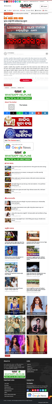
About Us (25, 1)
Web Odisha (46, 402)
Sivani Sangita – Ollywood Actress (15, 333)
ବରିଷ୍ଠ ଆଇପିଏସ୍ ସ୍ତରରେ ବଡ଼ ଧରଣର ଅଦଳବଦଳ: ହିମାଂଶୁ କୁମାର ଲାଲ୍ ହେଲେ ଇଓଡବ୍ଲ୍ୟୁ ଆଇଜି (29, 167)
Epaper (45, 6)
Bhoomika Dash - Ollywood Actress (37, 333)
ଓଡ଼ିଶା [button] (9, 11)
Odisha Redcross (7, 387)
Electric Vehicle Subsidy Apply (10, 394)
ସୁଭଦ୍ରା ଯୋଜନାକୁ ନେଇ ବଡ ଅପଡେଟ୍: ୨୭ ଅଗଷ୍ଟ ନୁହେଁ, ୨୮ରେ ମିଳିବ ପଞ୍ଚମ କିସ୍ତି (27, 172)
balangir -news (21, 87)
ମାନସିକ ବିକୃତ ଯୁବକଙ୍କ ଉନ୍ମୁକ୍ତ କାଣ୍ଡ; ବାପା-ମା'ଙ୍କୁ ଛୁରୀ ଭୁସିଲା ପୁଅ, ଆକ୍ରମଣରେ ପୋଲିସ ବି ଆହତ (14, 242)
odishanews (13, 87)
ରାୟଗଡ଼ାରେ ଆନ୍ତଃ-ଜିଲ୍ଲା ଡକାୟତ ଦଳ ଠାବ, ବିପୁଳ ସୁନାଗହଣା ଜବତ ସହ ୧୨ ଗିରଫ (37, 242)
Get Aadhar (6, 385)
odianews (7, 87)
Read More (26, 80)
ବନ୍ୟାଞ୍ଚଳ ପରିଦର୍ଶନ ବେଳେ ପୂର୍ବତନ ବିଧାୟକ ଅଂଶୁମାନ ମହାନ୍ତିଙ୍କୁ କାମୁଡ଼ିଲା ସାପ (14, 289)
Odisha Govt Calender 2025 (32, 369)
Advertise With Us (34, 1)
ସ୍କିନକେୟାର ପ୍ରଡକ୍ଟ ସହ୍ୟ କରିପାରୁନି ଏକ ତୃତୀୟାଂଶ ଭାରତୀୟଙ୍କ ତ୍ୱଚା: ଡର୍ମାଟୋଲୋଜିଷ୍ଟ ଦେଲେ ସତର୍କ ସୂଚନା (28, 202)
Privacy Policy (29, 368)
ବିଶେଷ (23, 11)
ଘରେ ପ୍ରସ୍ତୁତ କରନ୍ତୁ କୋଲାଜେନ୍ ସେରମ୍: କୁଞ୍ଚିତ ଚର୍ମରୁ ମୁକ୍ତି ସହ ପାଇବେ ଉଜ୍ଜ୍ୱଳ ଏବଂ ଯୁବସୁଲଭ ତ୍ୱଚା (28, 208)
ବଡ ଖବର (17, 11)
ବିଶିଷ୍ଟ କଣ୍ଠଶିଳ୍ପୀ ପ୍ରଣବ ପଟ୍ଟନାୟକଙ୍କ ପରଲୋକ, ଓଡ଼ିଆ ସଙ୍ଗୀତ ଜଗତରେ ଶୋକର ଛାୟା (28, 178)
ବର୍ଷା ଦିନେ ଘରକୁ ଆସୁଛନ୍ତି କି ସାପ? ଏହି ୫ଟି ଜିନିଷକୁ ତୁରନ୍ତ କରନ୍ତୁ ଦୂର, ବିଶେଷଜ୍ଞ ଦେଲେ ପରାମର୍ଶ (28, 219)
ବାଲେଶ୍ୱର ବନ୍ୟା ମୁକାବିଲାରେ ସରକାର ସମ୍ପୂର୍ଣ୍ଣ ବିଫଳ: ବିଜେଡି (14, 274)
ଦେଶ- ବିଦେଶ (31, 11)
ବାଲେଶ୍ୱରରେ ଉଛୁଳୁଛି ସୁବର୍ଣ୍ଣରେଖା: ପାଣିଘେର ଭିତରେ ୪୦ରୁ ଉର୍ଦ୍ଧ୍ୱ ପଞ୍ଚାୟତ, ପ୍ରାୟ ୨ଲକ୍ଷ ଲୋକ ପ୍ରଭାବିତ (36, 258)
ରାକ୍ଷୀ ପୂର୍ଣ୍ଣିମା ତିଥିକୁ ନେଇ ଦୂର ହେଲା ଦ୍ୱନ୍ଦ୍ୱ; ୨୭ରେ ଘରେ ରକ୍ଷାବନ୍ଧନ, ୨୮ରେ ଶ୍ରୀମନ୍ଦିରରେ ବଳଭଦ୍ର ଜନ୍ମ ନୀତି (28, 184)
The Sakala (23, 105)
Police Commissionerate (8, 388)
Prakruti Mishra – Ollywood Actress (37, 313)
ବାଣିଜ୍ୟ (45, 11)
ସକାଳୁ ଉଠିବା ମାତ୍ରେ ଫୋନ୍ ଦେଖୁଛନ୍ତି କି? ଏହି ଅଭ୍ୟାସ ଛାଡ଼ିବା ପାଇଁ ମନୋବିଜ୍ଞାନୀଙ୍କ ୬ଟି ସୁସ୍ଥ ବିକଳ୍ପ (29, 213)
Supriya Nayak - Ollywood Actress (15, 352)
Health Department (8, 390)
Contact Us (42, 1)
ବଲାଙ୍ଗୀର (11, 16)
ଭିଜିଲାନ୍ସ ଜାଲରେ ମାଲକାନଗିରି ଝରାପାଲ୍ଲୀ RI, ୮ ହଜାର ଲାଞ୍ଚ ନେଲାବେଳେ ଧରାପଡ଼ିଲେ (14, 257)
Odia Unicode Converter (8, 396)
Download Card (8, 85)
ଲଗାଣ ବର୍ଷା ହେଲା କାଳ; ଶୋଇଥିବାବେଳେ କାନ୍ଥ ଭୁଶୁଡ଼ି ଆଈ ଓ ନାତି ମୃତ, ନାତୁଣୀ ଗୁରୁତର (36, 274)
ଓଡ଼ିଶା (7, 16)
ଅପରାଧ (15, 18)
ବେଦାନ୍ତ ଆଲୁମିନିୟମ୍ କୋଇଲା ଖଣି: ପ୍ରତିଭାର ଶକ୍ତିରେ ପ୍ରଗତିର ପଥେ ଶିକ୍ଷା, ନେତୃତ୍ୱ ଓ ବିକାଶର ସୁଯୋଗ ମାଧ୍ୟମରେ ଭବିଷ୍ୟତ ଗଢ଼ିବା (36, 289)
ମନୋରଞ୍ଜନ (38, 11)
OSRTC (5, 392)
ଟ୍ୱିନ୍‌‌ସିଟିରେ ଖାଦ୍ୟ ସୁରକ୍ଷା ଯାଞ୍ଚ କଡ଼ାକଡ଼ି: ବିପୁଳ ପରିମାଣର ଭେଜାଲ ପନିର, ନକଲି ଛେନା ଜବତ (28, 190)
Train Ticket (6, 383)
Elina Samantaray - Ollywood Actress (37, 352)
